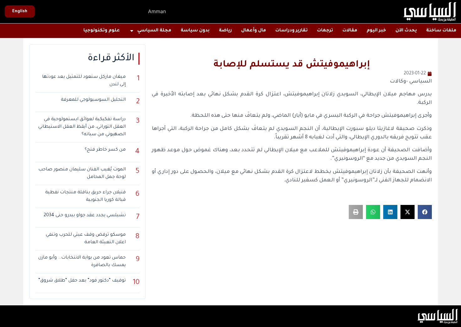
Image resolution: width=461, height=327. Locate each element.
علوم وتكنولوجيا (101, 30)
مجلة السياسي (154, 30)
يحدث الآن (406, 30)
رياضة (225, 30)
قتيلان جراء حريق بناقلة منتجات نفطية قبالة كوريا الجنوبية (85, 196)
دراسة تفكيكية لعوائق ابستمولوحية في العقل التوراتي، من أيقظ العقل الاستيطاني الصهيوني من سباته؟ (82, 127)
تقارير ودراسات (291, 30)
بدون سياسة (195, 30)
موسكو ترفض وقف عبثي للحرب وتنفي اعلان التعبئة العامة (86, 239)
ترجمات (325, 30)
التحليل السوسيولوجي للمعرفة (93, 100)
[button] (425, 212)
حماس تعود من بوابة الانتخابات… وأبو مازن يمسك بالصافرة (82, 261)
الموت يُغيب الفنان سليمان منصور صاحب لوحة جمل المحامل (82, 173)
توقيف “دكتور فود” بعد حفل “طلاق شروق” (82, 280)
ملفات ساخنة (441, 30)
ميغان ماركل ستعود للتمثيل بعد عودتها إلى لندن (84, 81)
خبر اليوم (376, 30)
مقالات (349, 30)
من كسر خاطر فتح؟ (105, 150)
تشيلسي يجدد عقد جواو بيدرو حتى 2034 (85, 215)
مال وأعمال (253, 30)
